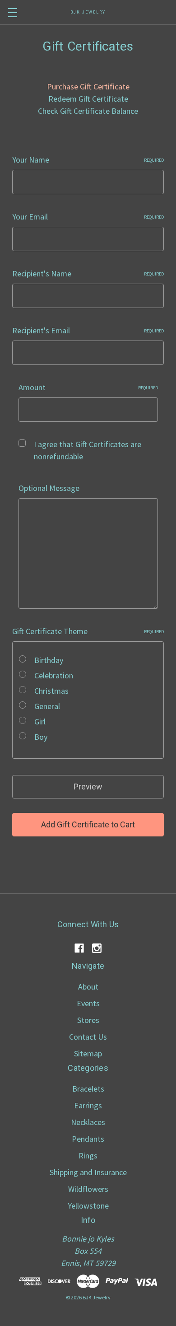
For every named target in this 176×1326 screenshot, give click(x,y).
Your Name (88, 159)
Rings (88, 1155)
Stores (88, 1020)
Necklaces (88, 1122)
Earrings (88, 1105)
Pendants (88, 1139)
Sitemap (88, 1053)
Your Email (88, 216)
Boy (40, 737)
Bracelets (88, 1088)
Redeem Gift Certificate (88, 98)
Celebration (53, 675)
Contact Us (88, 1037)
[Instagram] (97, 948)
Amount (88, 387)
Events (88, 1003)
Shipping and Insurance (88, 1172)
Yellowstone (88, 1205)
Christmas (51, 691)
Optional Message (49, 488)
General (47, 706)
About (88, 986)
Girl (40, 721)
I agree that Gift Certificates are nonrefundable (87, 450)
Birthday (48, 660)
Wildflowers (88, 1189)
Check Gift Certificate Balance (88, 111)
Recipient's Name (88, 273)
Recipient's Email (88, 330)
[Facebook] (79, 948)
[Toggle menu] (12, 12)
